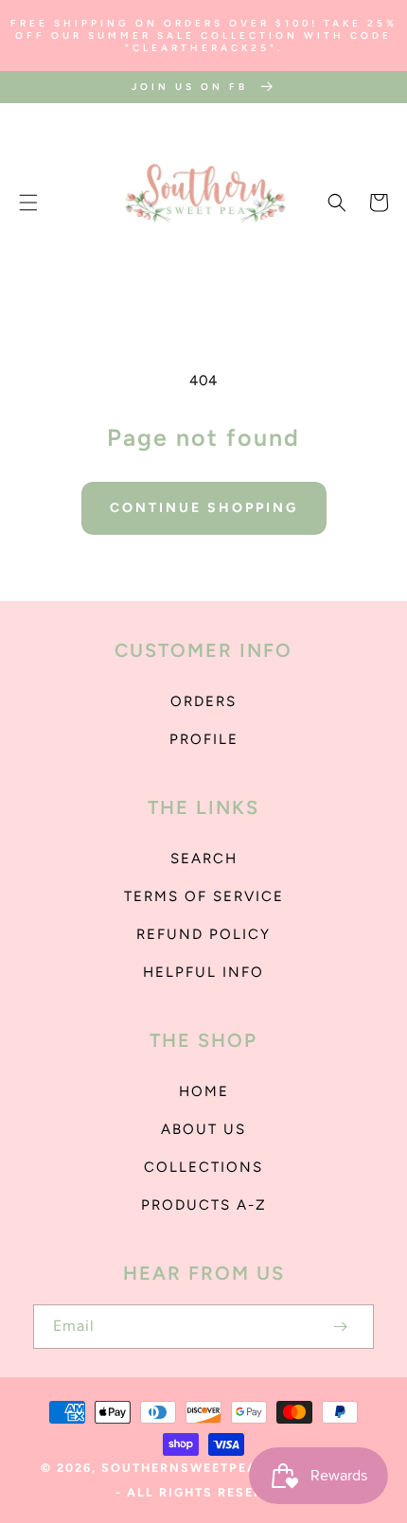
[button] (28, 202)
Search (204, 858)
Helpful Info (203, 972)
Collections (203, 1167)
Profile (204, 739)
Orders (203, 701)
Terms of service (204, 896)
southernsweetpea (179, 1468)
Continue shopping (204, 508)
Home (204, 1091)
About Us (203, 1129)
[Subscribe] (340, 1326)
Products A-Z (204, 1204)
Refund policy (203, 934)
